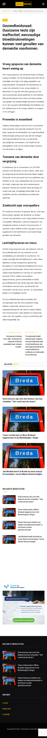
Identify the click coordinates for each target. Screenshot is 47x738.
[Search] (43, 4)
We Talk (34, 729)
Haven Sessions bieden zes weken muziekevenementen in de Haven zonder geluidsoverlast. (30, 526)
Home (15, 11)
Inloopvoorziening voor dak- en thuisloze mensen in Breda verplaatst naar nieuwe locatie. (12, 341)
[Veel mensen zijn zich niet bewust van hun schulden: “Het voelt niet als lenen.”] (23, 382)
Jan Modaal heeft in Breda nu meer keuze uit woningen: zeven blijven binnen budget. (22, 472)
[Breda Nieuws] (23, 4)
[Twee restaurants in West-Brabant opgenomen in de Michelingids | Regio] (23, 419)
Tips (5, 20)
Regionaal (7, 709)
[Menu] (4, 4)
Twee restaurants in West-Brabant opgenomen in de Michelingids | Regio (20, 436)
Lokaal (5, 703)
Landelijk (6, 714)
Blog (20, 11)
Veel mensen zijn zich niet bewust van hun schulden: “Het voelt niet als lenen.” (22, 400)
